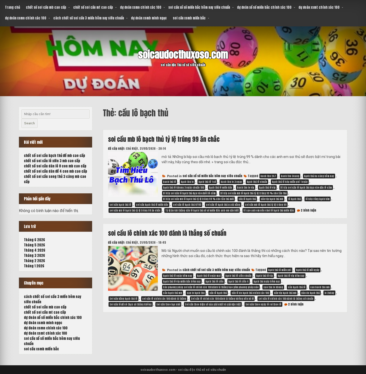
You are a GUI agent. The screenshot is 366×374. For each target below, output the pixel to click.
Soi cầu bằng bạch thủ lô (123, 298)
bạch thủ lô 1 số (207, 182)
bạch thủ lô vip (267, 187)
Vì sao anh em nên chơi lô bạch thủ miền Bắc (269, 210)
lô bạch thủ (294, 199)
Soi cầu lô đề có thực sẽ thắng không (131, 304)
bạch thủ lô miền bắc (220, 187)
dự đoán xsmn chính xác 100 (140, 7)
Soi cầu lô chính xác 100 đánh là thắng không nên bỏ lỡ (222, 298)
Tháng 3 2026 (34, 255)
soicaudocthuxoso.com (183, 54)
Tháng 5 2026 (34, 245)
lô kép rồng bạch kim (317, 199)
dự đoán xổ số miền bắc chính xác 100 (264, 7)
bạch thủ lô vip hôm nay (291, 276)
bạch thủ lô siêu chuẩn (238, 276)
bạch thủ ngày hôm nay (266, 281)
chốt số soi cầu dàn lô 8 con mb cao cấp (55, 166)
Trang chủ (12, 7)
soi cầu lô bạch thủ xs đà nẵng (223, 205)
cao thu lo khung (273, 287)
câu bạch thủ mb (172, 293)
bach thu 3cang (290, 176)
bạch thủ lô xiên (214, 281)
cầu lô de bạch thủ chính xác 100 (250, 293)
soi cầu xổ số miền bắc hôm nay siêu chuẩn (199, 7)
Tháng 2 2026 (34, 260)
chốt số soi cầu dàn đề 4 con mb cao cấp (55, 171)
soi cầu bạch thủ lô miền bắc (152, 205)
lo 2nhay (329, 293)
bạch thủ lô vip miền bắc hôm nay (182, 281)
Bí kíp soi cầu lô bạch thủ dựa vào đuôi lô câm (189, 193)
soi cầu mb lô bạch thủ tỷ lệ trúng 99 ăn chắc (164, 139)
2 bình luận (308, 210)
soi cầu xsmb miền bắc (189, 18)
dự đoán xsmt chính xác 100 (319, 7)
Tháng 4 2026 (34, 250)
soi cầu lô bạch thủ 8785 (187, 205)
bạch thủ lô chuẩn (257, 182)
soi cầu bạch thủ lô (120, 205)
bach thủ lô (169, 182)
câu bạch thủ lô (296, 287)
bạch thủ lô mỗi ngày (307, 270)
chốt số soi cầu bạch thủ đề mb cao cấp (54, 155)
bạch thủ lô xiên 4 (238, 281)
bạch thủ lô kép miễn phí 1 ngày (290, 182)
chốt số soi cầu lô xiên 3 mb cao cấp (52, 160)
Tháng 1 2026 (34, 266)
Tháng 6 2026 (34, 239)
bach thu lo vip (245, 187)
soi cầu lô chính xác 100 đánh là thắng (164, 298)
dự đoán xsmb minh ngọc (149, 18)
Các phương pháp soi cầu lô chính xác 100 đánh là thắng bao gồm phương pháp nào (211, 287)
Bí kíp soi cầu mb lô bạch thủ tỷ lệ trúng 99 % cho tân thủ (253, 193)
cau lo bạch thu (196, 293)
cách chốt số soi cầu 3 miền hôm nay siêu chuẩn (88, 18)
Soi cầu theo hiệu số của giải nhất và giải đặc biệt (213, 304)
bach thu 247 (268, 176)
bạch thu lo (187, 182)
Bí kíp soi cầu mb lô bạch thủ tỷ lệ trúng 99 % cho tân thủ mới (198, 199)
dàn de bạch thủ (310, 293)
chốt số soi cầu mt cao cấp (93, 7)
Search (29, 123)
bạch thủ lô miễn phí (279, 270)
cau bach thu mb (320, 287)
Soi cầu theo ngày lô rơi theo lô (263, 304)
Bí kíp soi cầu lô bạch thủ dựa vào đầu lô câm (306, 187)
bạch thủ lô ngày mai (209, 276)
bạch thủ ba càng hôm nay (319, 176)
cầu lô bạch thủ (247, 199)
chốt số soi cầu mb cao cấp (46, 7)
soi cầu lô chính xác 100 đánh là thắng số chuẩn (167, 233)
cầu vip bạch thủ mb (272, 199)
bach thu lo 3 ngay (231, 182)
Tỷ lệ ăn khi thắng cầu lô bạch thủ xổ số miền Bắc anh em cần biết (202, 210)
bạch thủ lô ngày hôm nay (177, 276)
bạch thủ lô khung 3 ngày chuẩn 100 (183, 187)
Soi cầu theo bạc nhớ (168, 304)
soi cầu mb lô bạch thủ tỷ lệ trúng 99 (266, 205)
